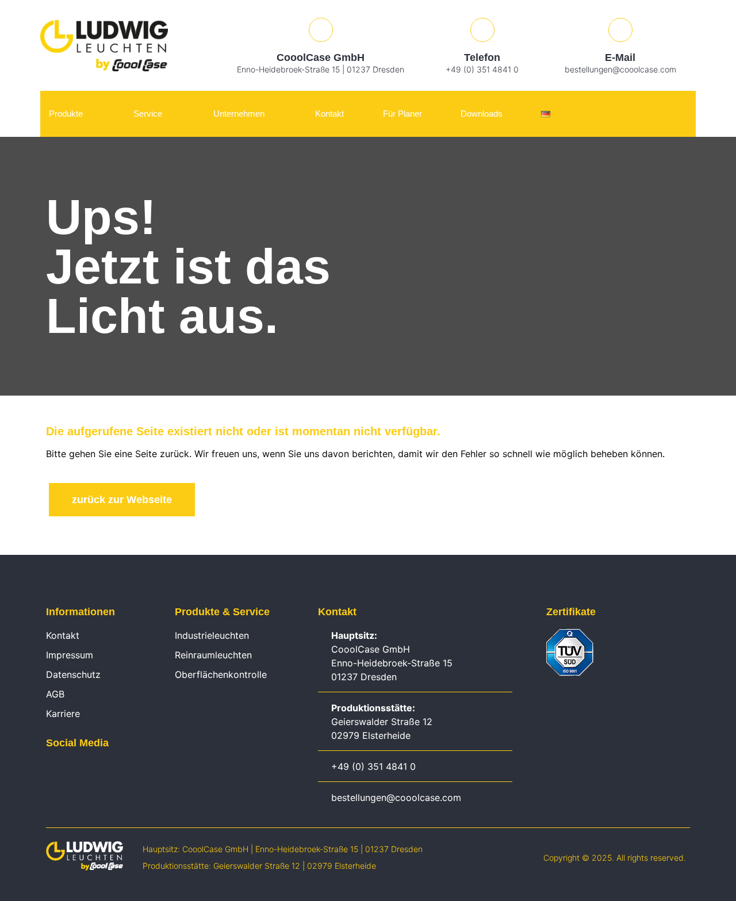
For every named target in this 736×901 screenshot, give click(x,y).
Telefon (482, 57)
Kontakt (329, 113)
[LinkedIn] (51, 769)
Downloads (482, 113)
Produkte (66, 113)
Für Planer (402, 113)
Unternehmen (238, 113)
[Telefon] (482, 30)
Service (147, 113)
